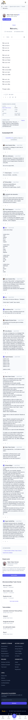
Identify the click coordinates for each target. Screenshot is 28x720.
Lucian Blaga (18, 651)
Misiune (3, 678)
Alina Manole (8, 331)
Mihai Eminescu (18, 646)
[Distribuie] (12, 97)
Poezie (23, 6)
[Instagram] (11, 714)
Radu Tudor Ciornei (6, 107)
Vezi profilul (14, 575)
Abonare (14, 703)
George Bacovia (19, 648)
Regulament (18, 669)
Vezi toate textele (14, 601)
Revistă (17, 667)
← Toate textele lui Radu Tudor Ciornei (12, 550)
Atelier (6, 6)
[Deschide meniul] (25, 2)
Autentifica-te (9, 138)
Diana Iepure (8, 172)
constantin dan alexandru (11, 194)
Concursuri (17, 664)
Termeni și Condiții (5, 680)
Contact (3, 685)
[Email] (19, 714)
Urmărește (8, 19)
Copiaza (23, 120)
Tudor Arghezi (18, 653)
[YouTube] (16, 714)
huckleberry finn (9, 309)
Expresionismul (4, 653)
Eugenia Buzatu (9, 356)
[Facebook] (8, 714)
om (6, 227)
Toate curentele (5, 656)
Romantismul (4, 646)
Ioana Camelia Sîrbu (10, 145)
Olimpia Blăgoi (8, 465)
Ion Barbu (17, 656)
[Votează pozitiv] (3, 97)
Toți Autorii (3, 667)
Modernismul (4, 651)
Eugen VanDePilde (9, 521)
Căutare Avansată (5, 664)
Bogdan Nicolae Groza (10, 320)
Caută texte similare (7, 552)
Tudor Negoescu (9, 209)
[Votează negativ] (8, 97)
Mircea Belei (8, 182)
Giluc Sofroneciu (9, 156)
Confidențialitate (5, 682)
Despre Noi (4, 675)
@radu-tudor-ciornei (15, 6)
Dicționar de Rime (5, 662)
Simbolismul (4, 648)
